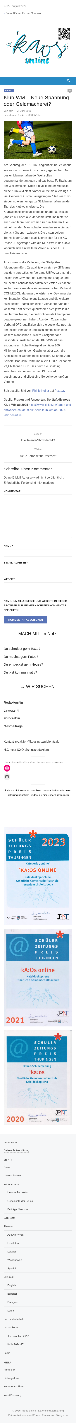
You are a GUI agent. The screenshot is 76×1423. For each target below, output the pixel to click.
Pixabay (60, 390)
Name (8, 545)
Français (12, 1302)
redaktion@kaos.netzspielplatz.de (37, 741)
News (7, 1167)
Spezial (11, 1268)
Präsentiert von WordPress (24, 1415)
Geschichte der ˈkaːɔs (20, 1200)
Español (12, 1293)
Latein (11, 1310)
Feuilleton (13, 1243)
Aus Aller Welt (15, 1234)
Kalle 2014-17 (15, 1344)
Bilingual (8, 1276)
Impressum (10, 1142)
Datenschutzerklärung (16, 1150)
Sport (9, 90)
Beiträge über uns (17, 1209)
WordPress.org (12, 1394)
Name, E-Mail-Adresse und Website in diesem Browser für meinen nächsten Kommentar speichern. (35, 606)
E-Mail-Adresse (15, 562)
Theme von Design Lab (55, 1415)
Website (9, 579)
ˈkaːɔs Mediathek (14, 1319)
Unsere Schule (12, 1175)
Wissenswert (14, 1259)
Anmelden (9, 1369)
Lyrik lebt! (9, 1217)
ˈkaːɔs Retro (11, 1327)
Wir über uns (11, 1184)
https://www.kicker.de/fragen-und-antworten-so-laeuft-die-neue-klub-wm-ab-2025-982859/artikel (38, 410)
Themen (8, 1226)
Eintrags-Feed (12, 1378)
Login (7, 1352)
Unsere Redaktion (17, 1192)
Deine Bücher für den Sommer (23, 13)
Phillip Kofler (40, 390)
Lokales (11, 1251)
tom (11, 110)
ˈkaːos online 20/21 (18, 1335)
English (11, 1285)
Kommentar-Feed (14, 1386)
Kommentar (13, 491)
